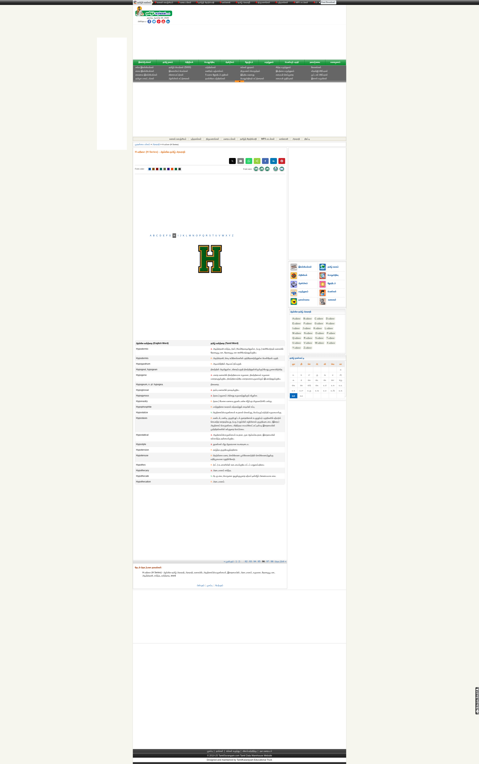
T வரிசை (331, 338)
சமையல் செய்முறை (285, 74)
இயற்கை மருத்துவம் (285, 71)
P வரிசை (331, 333)
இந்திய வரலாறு (247, 74)
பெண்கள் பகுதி (292, 62)
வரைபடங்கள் (185, 2)
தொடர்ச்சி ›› (280, 561)
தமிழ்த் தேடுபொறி (206, 2)
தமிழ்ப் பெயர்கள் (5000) (180, 67)
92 (246, 561)
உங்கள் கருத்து (233, 751)
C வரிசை (319, 318)
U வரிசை (296, 343)
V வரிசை (308, 343)
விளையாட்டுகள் (176, 74)
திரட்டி (307, 139)
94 (255, 561)
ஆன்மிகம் (229, 62)
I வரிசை (296, 328)
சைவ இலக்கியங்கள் (144, 71)
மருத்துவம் (269, 62)
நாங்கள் (219, 751)
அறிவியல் (189, 62)
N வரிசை (308, 333)
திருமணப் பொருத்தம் (250, 71)
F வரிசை (308, 323)
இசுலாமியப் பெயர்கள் (178, 71)
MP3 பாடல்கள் (302, 2)
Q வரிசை (296, 338)
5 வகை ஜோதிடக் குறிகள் (216, 74)
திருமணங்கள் (264, 2)
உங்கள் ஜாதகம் (247, 67)
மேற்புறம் (219, 585)
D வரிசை (330, 318)
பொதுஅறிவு (209, 62)
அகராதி (296, 139)
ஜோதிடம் (249, 62)
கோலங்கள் (316, 67)
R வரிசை (308, 338)
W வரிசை (319, 343)
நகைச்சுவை (315, 62)
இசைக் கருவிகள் (319, 78)
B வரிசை (307, 318)
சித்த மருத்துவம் (283, 67)
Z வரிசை (308, 347)
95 (259, 561)
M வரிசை (296, 333)
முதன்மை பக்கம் (142, 144)
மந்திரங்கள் (210, 67)
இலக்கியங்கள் (144, 62)
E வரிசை (296, 323)
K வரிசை (318, 328)
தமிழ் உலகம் (168, 62)
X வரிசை (331, 343)
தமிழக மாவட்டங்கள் (144, 78)
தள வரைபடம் (266, 751)
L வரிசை (329, 328)
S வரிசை (319, 338)
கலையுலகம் (335, 62)
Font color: (140, 169)
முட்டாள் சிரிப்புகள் (319, 74)
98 (272, 561)
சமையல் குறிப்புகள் (284, 78)
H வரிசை (330, 323)
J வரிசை (307, 328)
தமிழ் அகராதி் (244, 2)
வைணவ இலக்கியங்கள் (146, 74)
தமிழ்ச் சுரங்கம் (144, 2)
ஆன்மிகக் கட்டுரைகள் (179, 78)
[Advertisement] (275, 33)
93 (250, 561)
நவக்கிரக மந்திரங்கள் (215, 78)
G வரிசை (319, 323)
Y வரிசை (296, 347)
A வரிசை (296, 318)
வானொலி (226, 2)
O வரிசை (319, 333)
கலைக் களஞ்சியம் (164, 2)
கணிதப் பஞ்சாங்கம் (214, 71)
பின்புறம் (201, 585)
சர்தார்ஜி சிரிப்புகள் (319, 71)
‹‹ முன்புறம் (229, 561)
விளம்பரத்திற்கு (250, 751)
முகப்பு (210, 585)
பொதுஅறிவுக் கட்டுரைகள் (252, 78)
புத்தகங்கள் (283, 2)
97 (267, 561)
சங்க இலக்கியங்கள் (144, 67)
